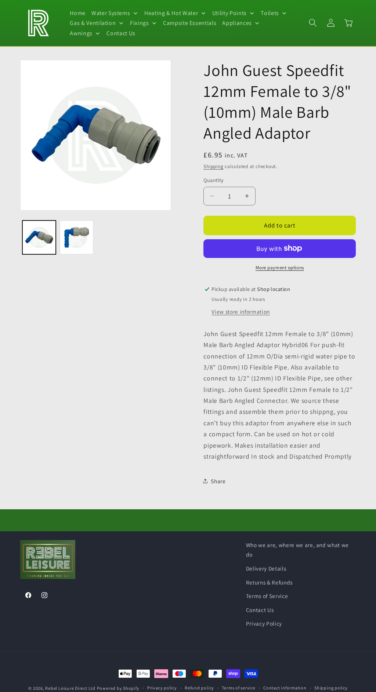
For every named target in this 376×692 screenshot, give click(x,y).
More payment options (280, 268)
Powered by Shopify (118, 688)
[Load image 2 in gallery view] (76, 237)
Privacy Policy (264, 623)
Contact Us (260, 609)
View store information (241, 311)
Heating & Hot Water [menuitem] (171, 13)
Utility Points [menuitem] (229, 13)
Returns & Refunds (269, 582)
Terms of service (238, 688)
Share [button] (218, 481)
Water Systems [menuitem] (110, 13)
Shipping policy (331, 688)
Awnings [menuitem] (81, 33)
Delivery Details (266, 568)
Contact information (285, 688)
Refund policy (199, 688)
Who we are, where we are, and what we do (297, 549)
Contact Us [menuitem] (120, 33)
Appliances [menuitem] (237, 23)
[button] (313, 23)
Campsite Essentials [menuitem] (190, 23)
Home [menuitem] (78, 13)
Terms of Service (267, 596)
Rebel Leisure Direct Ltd (70, 688)
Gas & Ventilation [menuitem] (93, 23)
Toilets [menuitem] (270, 13)
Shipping (213, 166)
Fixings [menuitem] (139, 23)
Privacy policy (162, 688)
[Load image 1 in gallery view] (39, 237)
